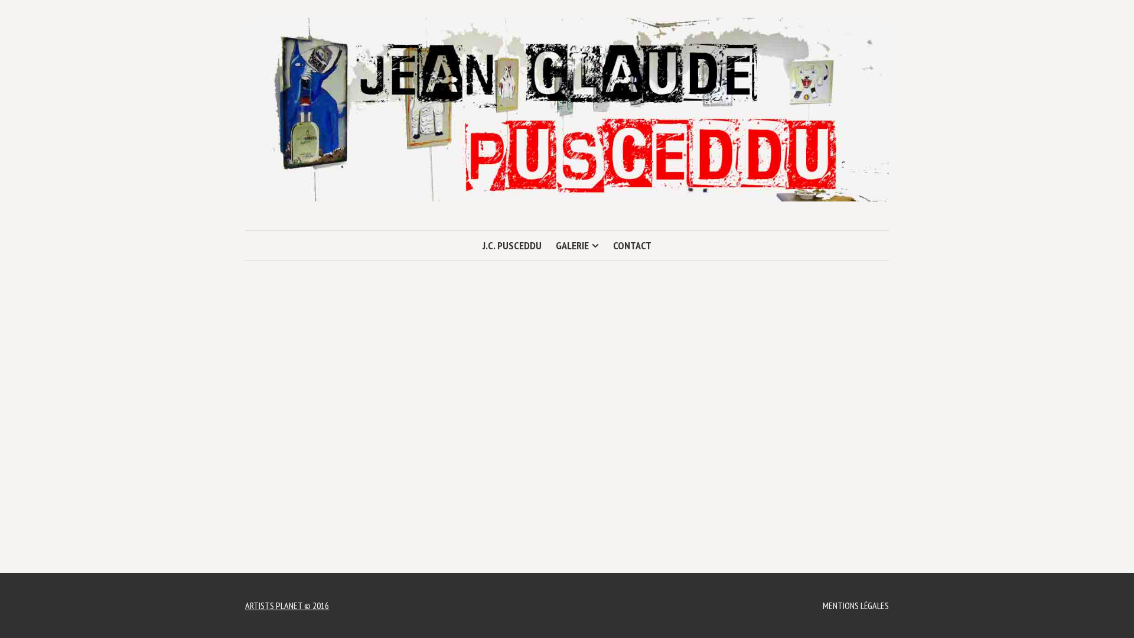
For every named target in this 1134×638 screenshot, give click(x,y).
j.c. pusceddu (512, 245)
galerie (572, 245)
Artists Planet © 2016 (287, 605)
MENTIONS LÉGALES (856, 605)
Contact (632, 245)
